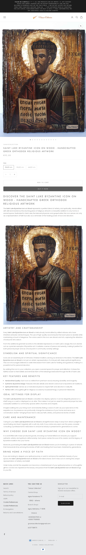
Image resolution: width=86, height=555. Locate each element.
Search (6, 488)
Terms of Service (9, 492)
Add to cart (43, 182)
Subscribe (65, 503)
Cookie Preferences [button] (10, 502)
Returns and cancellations (13, 513)
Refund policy (8, 495)
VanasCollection (10, 144)
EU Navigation (8, 509)
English (51, 540)
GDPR (5, 499)
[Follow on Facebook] (4, 534)
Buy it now (43, 189)
